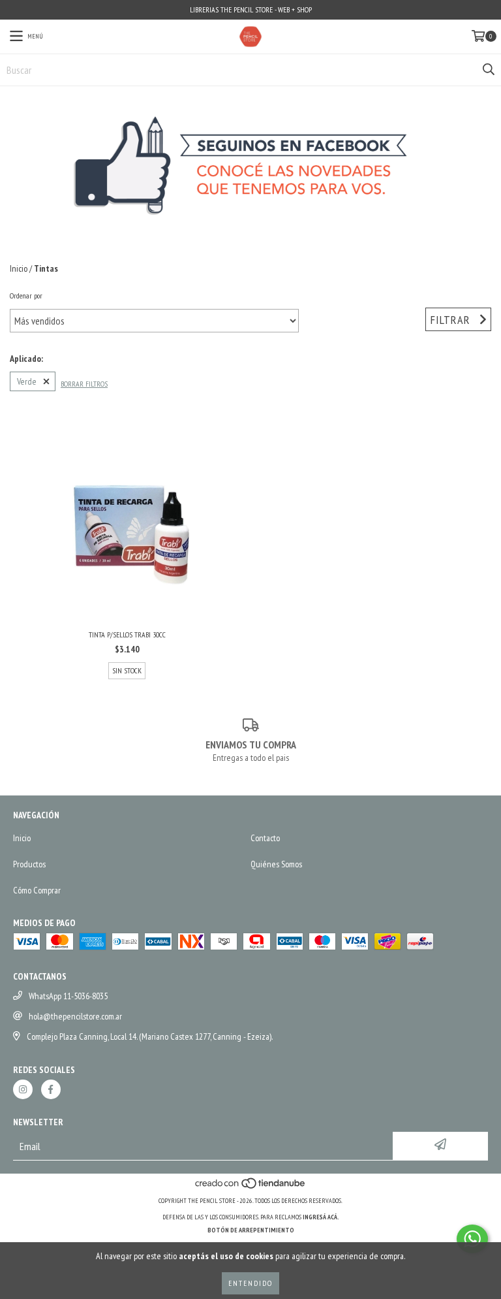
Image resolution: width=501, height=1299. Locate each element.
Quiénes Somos (276, 864)
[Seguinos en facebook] (51, 1089)
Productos (29, 864)
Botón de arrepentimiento (250, 1230)
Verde (27, 381)
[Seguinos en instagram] (23, 1089)
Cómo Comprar (37, 890)
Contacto (265, 838)
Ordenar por (26, 295)
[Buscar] (488, 70)
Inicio (18, 268)
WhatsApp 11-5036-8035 (68, 996)
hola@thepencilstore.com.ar (75, 1016)
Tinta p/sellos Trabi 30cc (127, 634)
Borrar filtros (84, 384)
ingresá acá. (321, 1217)
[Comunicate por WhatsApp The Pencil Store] (472, 1239)
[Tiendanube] (251, 1187)
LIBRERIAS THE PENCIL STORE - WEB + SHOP (251, 9)
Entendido (250, 1283)
